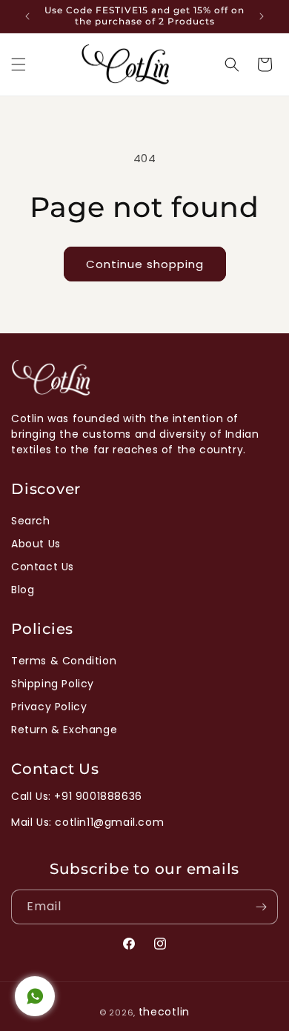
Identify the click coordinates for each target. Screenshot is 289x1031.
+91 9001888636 (98, 796)
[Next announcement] (261, 16)
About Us (36, 543)
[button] (18, 64)
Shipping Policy (52, 683)
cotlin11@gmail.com (109, 822)
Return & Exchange (64, 729)
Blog (22, 589)
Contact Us (42, 566)
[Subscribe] (261, 907)
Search (30, 520)
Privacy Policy (49, 706)
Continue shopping (145, 264)
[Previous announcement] (27, 16)
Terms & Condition (63, 660)
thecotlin (164, 1011)
